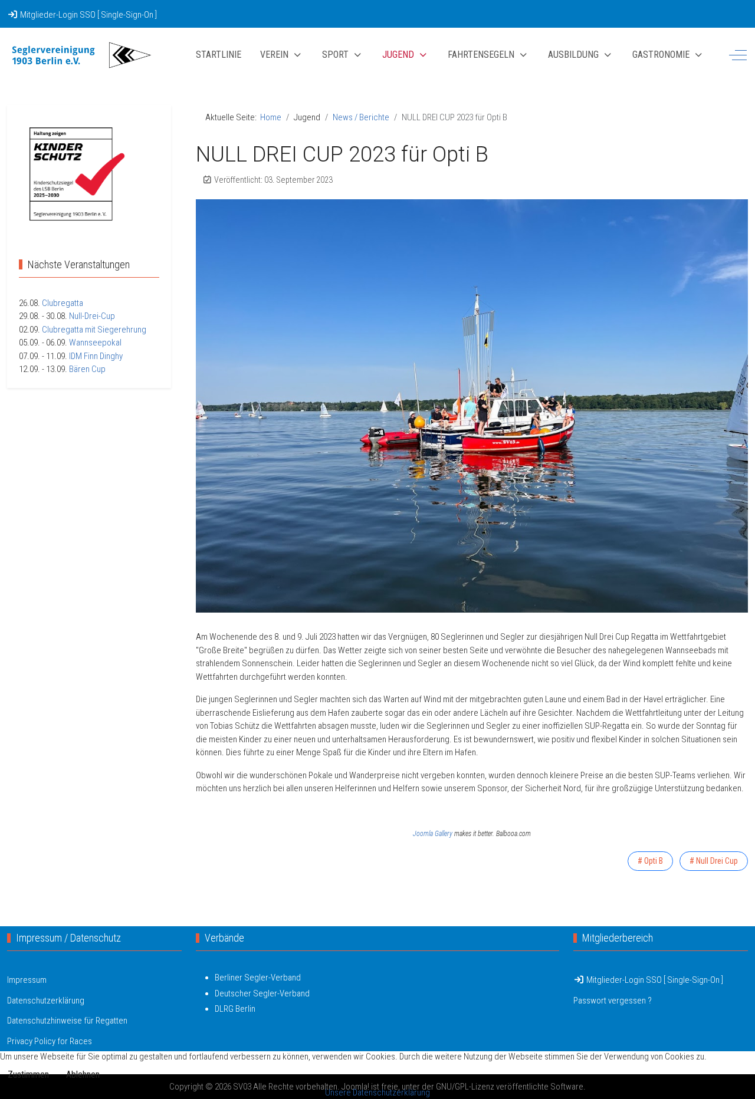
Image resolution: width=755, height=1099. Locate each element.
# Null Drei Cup (714, 861)
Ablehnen (83, 1074)
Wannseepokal (95, 342)
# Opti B (650, 861)
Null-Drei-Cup (92, 316)
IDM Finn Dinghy (96, 356)
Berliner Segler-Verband (258, 977)
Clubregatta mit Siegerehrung (94, 329)
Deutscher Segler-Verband (262, 993)
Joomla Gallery (432, 834)
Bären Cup (87, 369)
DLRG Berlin (235, 1008)
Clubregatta (62, 303)
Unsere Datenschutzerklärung (377, 1092)
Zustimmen (28, 1074)
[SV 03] (81, 55)
